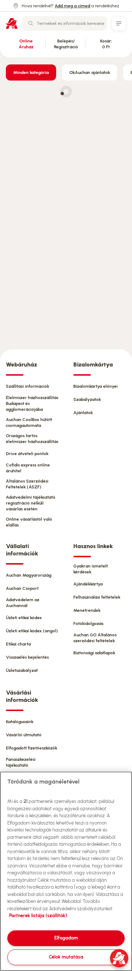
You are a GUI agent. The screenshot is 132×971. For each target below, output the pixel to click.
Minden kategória (31, 72)
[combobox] (64, 23)
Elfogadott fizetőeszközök (31, 748)
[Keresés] (31, 23)
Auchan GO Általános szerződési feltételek (95, 637)
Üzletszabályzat (22, 670)
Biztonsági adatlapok (94, 652)
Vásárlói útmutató (23, 734)
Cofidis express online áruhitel (28, 467)
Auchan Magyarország (28, 575)
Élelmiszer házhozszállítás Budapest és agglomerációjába (32, 403)
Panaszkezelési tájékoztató (21, 762)
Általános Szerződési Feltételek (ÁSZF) (27, 484)
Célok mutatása (66, 957)
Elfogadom (66, 938)
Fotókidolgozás (88, 623)
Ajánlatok (83, 412)
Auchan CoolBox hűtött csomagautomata (29, 422)
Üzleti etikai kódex (24, 617)
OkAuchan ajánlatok (89, 72)
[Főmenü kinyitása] (118, 23)
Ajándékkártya (88, 584)
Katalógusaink (19, 721)
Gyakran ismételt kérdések (90, 568)
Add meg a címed (72, 5)
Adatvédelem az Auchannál (22, 602)
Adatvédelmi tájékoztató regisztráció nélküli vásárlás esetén (30, 503)
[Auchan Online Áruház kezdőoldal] (12, 23)
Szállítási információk (27, 386)
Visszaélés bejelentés (27, 657)
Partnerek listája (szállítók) (38, 915)
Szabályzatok (87, 399)
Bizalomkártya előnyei (95, 386)
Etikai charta (18, 644)
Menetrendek (86, 610)
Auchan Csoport (22, 588)
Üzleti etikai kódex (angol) (32, 630)
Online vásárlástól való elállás (29, 522)
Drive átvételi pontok (27, 453)
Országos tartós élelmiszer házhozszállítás (32, 438)
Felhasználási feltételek (96, 597)
